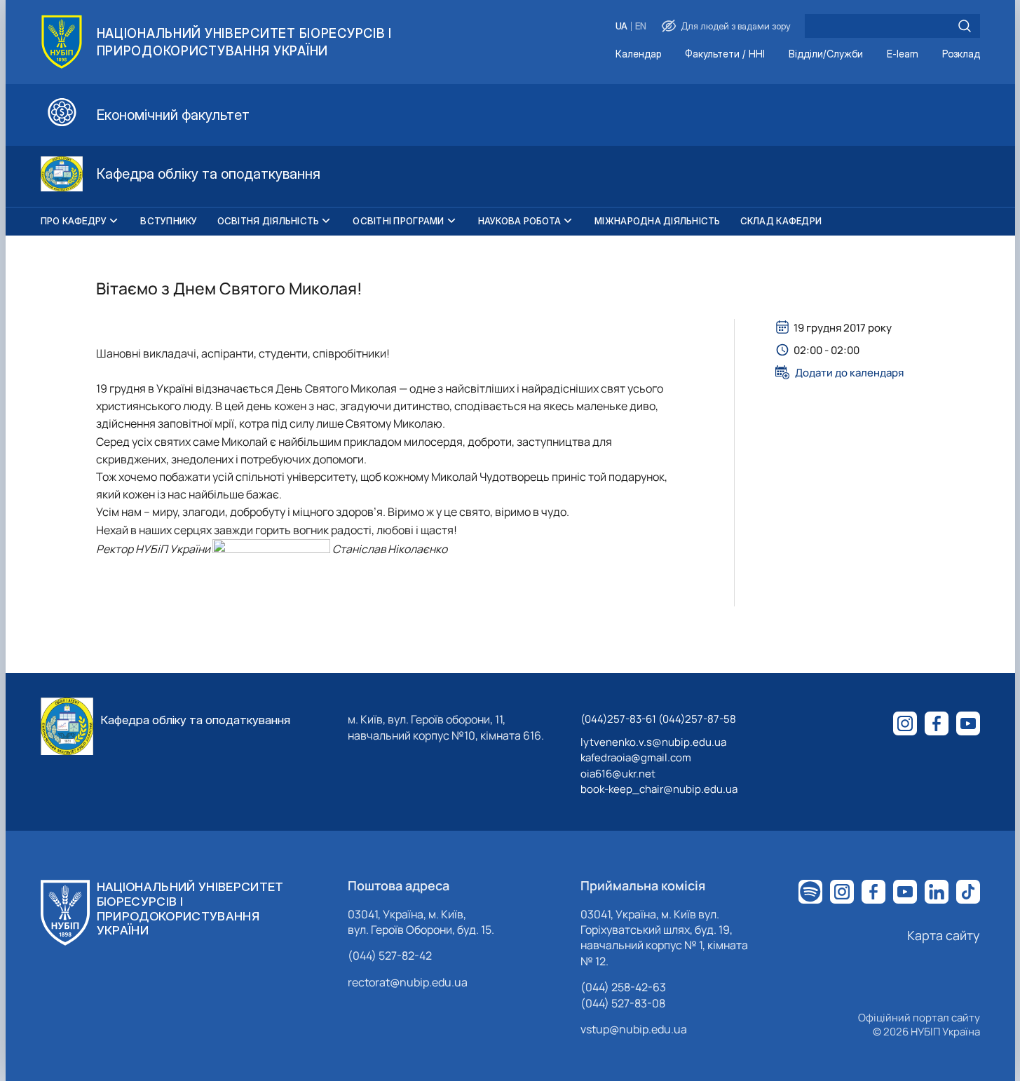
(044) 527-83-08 (622, 1003)
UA (621, 26)
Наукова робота (520, 220)
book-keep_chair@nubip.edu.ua (658, 789)
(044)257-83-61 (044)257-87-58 (658, 719)
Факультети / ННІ (725, 54)
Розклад (961, 54)
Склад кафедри (781, 220)
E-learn (902, 54)
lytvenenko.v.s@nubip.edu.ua (653, 742)
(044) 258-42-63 (623, 987)
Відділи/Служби (826, 54)
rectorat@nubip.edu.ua (408, 982)
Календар (638, 54)
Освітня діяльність (268, 220)
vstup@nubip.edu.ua (633, 1029)
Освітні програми (398, 220)
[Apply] (964, 26)
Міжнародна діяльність (657, 220)
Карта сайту (943, 935)
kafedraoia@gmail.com (635, 757)
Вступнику (168, 220)
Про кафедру (74, 220)
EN (640, 26)
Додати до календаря (849, 372)
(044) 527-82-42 (390, 955)
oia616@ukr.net (617, 773)
